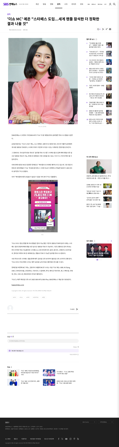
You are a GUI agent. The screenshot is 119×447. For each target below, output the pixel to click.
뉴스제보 (7, 439)
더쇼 (8, 367)
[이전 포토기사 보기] (108, 240)
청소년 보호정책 (49, 439)
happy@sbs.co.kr (18, 285)
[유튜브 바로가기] (66, 439)
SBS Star (100, 4)
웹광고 (16, 439)
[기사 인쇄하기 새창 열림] (110, 29)
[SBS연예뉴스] (10, 4)
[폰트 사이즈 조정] (106, 29)
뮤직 (8, 14)
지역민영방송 (103, 422)
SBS (89, 4)
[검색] (114, 4)
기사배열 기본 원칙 (63, 429)
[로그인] (110, 4)
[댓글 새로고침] (13, 336)
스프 (105, 4)
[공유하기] (103, 29)
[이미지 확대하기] (10, 121)
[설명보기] (96, 39)
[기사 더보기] (11, 367)
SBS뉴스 (93, 4)
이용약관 (24, 439)
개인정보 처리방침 (35, 439)
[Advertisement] (43, 396)
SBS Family (85, 422)
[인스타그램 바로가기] (70, 439)
